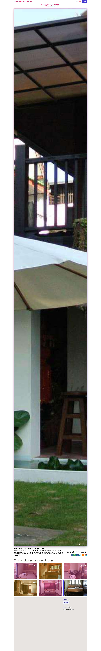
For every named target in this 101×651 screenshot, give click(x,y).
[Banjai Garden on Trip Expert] (86, 555)
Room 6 (66, 600)
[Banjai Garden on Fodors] (83, 555)
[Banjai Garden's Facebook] (72, 555)
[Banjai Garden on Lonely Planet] (77, 555)
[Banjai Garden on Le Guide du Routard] (80, 555)
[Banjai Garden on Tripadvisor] (74, 555)
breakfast (29, 1)
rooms (16, 1)
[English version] (80, 1)
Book (84, 1)
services (22, 1)
